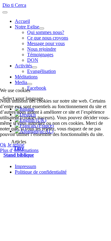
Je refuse (15, 144)
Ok (3, 144)
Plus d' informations (19, 150)
